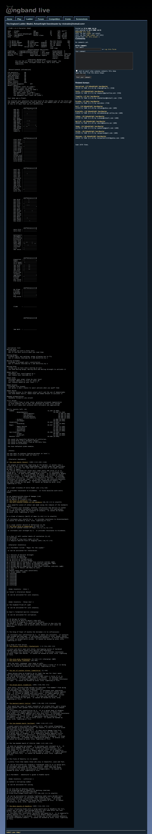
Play (19, 19)
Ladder (29, 19)
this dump (82, 32)
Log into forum (110, 49)
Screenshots (82, 19)
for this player (91, 37)
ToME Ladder (90, 35)
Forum (41, 19)
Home (9, 19)
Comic (68, 19)
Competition (54, 19)
